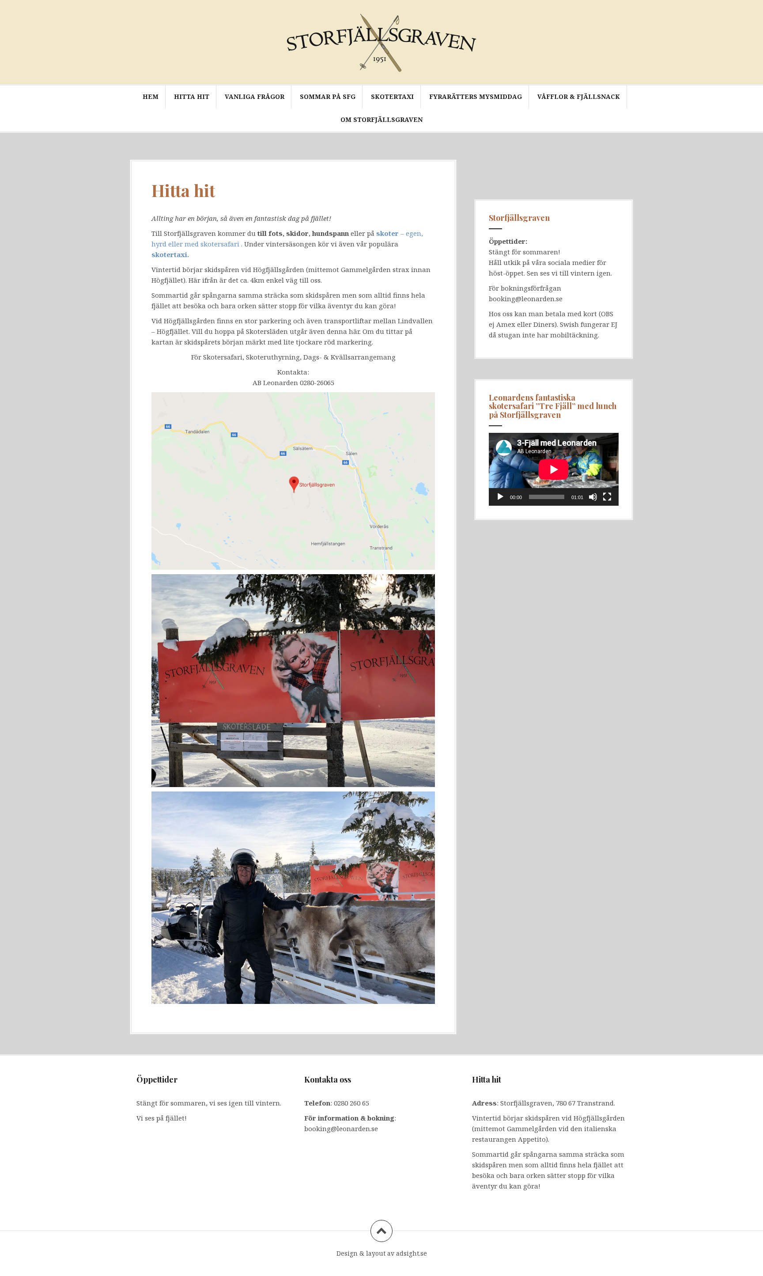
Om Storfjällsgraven (381, 119)
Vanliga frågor (254, 96)
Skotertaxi (392, 96)
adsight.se (411, 1253)
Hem (151, 96)
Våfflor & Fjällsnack (578, 96)
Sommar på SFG (327, 96)
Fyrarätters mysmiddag (475, 96)
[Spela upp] (500, 496)
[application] (554, 469)
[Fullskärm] (607, 496)
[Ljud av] (593, 496)
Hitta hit (191, 96)
